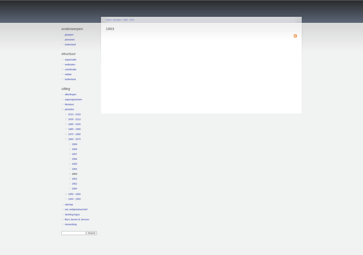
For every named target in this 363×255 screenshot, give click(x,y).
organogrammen (73, 99)
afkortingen (70, 94)
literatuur (69, 104)
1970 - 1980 (74, 134)
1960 (74, 188)
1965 (74, 164)
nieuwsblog (71, 224)
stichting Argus (72, 214)
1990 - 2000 (74, 124)
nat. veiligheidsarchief (76, 209)
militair (68, 74)
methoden (70, 64)
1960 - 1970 (74, 139)
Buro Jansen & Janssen (77, 219)
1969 (74, 144)
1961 (74, 183)
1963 (74, 174)
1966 (74, 159)
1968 (74, 149)
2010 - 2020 (74, 114)
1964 (74, 169)
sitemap (69, 204)
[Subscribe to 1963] (295, 36)
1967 (74, 154)
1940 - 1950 (74, 199)
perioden (69, 109)
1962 (74, 179)
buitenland (70, 44)
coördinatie (70, 69)
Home (108, 20)
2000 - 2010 (74, 119)
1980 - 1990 (74, 129)
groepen (69, 34)
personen (70, 39)
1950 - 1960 (74, 194)
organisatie (70, 59)
